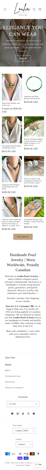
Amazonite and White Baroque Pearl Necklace (32, 97)
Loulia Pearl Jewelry (17, 463)
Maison (8, 364)
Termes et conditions (14, 388)
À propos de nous (13, 376)
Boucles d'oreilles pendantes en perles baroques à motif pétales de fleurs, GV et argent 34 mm (33, 142)
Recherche (10, 382)
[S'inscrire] (36, 404)
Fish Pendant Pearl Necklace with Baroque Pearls (11, 147)
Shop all (23, 58)
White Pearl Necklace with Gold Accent (11, 104)
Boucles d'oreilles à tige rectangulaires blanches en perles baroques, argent (33, 181)
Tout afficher (23, 237)
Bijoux (7, 370)
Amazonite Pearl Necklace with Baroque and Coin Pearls (11, 187)
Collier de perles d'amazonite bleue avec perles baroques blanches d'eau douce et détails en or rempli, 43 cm (11, 223)
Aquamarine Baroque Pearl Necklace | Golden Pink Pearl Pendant (34, 221)
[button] (5, 9)
